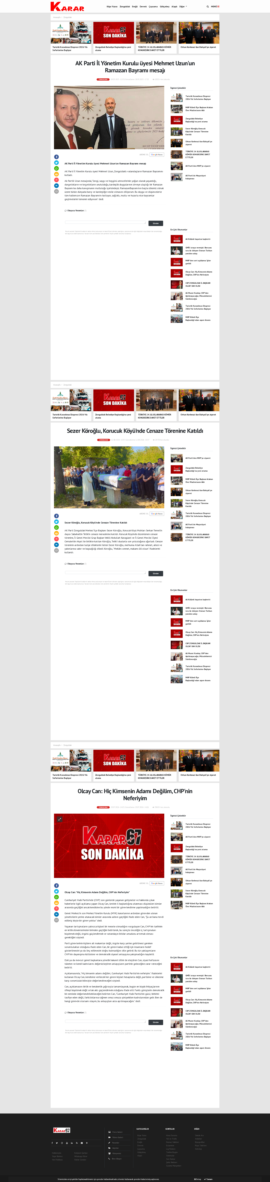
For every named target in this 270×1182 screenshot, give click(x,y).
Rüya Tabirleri (200, 1145)
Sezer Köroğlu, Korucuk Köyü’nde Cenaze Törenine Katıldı (196, 131)
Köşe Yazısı (112, 6)
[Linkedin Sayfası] (73, 1143)
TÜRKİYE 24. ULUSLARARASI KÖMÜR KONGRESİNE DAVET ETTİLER (197, 154)
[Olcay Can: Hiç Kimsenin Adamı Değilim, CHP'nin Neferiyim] (109, 845)
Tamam (209, 1179)
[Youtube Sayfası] (68, 1143)
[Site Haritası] (83, 1143)
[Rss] (78, 1143)
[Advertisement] (192, 207)
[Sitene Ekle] (88, 1143)
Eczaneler (170, 1145)
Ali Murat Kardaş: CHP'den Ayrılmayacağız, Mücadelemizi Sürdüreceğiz (198, 296)
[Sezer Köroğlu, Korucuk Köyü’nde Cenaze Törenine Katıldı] (109, 477)
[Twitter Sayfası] (58, 1143)
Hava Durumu (171, 1135)
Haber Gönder (80, 1159)
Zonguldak (125, 6)
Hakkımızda (56, 1153)
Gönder (156, 223)
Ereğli (135, 6)
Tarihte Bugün (172, 1152)
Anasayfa (57, 17)
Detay (198, 1179)
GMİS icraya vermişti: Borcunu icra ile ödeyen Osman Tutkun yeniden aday (198, 250)
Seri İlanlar (170, 1159)
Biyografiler (200, 1142)
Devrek (143, 6)
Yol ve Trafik (171, 1138)
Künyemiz (116, 1153)
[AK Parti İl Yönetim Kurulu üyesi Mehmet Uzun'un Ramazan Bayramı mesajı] (109, 117)
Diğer (182, 6)
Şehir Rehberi (171, 1162)
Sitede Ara (199, 1135)
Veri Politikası (57, 1159)
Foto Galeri (117, 1132)
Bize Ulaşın (116, 1158)
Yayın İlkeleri (57, 1156)
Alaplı (174, 6)
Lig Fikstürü (170, 1149)
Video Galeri (117, 1137)
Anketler (198, 1138)
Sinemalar (170, 1155)
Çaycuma (153, 6)
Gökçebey (164, 6)
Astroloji (198, 1149)
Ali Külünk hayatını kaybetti (197, 239)
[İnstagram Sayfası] (63, 1143)
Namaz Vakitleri (172, 1142)
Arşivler (115, 1148)
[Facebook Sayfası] (53, 1143)
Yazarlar (115, 1142)
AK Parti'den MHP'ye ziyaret (198, 166)
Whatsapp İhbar (80, 1156)
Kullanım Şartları (81, 1153)
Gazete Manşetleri (173, 1165)
